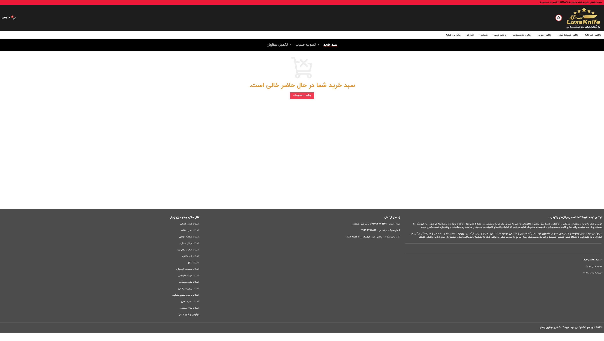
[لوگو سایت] (583, 17)
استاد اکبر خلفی (190, 256)
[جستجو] (559, 18)
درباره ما (590, 266)
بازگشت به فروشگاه (302, 95)
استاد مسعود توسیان (187, 269)
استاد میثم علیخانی (188, 275)
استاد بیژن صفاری (189, 308)
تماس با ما (588, 273)
